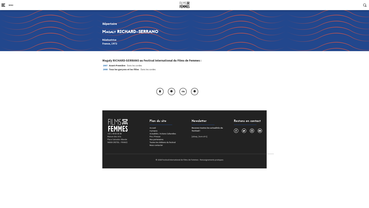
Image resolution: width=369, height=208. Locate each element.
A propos (154, 130)
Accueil (153, 128)
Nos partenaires (156, 139)
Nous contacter (156, 145)
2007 (105, 65)
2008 (105, 69)
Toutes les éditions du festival (163, 142)
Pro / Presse (155, 136)
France (106, 43)
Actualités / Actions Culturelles (163, 133)
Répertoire (109, 24)
